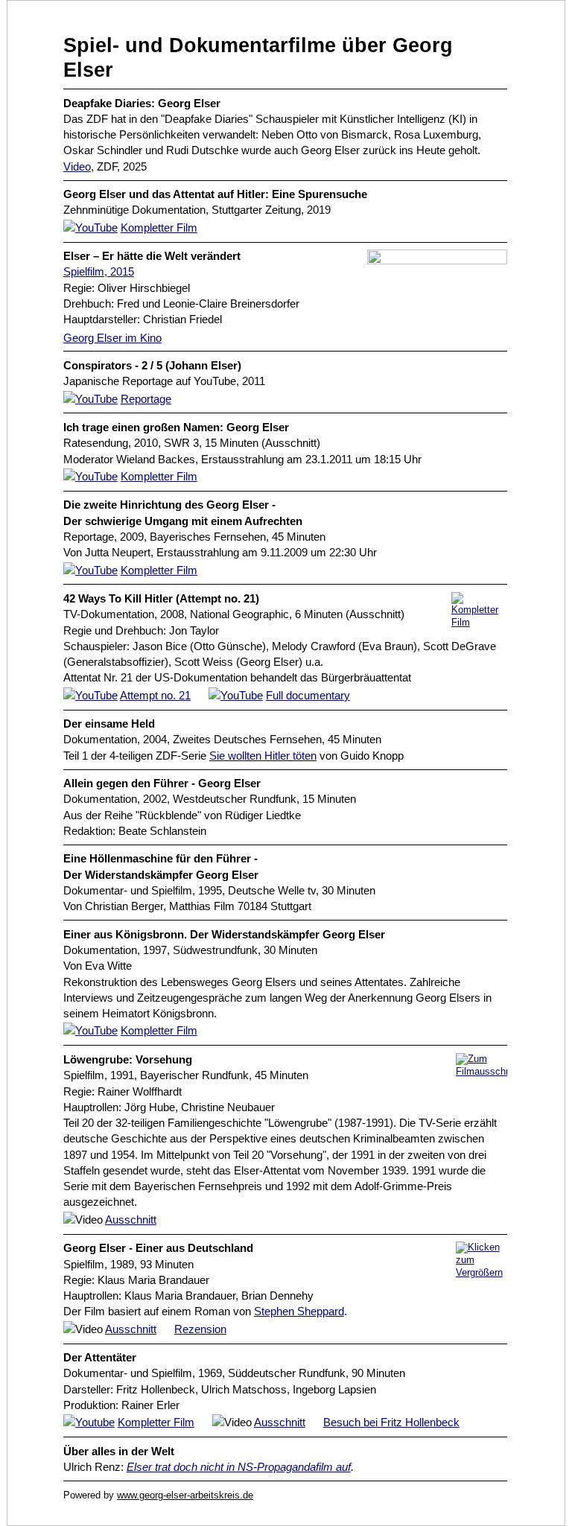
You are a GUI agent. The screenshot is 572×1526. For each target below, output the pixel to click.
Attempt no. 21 (155, 695)
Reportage (146, 398)
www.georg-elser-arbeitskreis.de (185, 1495)
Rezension (200, 1329)
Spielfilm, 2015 (98, 271)
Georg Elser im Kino (112, 337)
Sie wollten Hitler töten (263, 755)
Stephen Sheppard (299, 1311)
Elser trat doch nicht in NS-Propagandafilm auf (239, 1466)
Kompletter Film (159, 227)
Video (77, 166)
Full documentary (308, 695)
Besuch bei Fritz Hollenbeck (391, 1422)
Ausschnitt (130, 1219)
